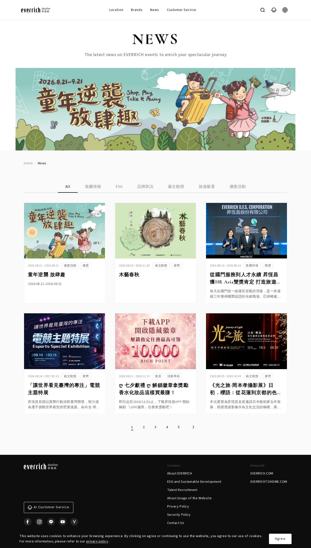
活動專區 (173, 376)
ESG (119, 186)
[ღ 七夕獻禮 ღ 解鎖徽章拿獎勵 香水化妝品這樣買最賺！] (155, 341)
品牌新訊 (145, 186)
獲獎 (268, 266)
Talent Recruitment (182, 490)
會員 (158, 376)
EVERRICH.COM (262, 473)
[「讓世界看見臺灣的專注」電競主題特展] (64, 341)
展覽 (177, 266)
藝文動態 (176, 186)
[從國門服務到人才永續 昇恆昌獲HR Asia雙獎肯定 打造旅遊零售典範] (246, 230)
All (67, 186)
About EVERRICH (179, 473)
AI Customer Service (51, 507)
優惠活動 (238, 186)
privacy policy (97, 541)
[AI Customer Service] (274, 10)
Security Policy (179, 514)
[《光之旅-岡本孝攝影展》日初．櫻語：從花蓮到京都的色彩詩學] (246, 341)
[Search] (263, 10)
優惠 (86, 266)
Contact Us (175, 523)
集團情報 (93, 186)
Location (116, 10)
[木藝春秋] (155, 230)
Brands (136, 10)
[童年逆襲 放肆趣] (64, 230)
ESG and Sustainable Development (194, 481)
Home (28, 163)
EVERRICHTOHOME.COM (269, 481)
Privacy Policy (178, 506)
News (154, 10)
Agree (280, 538)
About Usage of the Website (189, 498)
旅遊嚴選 (207, 186)
